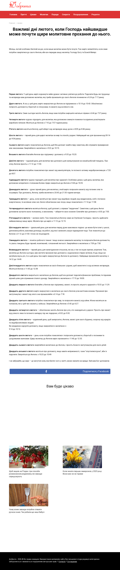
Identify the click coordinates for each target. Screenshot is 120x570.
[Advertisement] (60, 73)
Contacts (62, 562)
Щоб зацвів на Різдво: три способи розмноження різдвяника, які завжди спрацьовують (25, 474)
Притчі (24, 14)
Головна (13, 14)
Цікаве (33, 14)
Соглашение (72, 562)
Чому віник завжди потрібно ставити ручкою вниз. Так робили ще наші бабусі (26, 510)
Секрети (66, 14)
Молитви (44, 14)
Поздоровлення (80, 14)
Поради (55, 14)
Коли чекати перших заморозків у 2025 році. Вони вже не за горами (82, 472)
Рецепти (95, 14)
